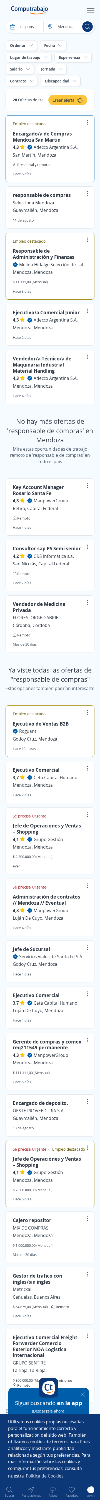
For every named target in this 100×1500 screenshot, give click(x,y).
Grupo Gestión (48, 839)
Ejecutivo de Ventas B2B (41, 723)
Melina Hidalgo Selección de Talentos (53, 265)
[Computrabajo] (29, 10)
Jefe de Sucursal (31, 949)
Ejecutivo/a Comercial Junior (46, 312)
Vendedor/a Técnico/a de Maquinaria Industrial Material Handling (42, 364)
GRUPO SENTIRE (29, 1363)
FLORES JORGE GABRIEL (37, 617)
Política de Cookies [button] (44, 1476)
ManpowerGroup (51, 501)
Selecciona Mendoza (33, 203)
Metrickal (22, 1289)
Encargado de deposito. (40, 1103)
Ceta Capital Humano (55, 777)
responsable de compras (42, 195)
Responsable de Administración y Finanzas (43, 253)
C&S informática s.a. (54, 556)
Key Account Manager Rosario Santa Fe (38, 490)
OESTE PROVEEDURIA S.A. (39, 1111)
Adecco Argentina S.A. (56, 147)
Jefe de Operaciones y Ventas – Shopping (47, 828)
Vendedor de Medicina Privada (39, 607)
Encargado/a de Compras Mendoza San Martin (42, 136)
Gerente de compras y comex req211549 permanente (47, 1044)
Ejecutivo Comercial (36, 769)
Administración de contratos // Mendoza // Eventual (46, 899)
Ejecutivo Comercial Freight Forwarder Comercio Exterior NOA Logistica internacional (45, 1346)
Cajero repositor (32, 1220)
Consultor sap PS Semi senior (47, 548)
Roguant (27, 731)
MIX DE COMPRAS (31, 1228)
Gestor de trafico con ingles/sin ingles (37, 1278)
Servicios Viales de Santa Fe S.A (50, 957)
